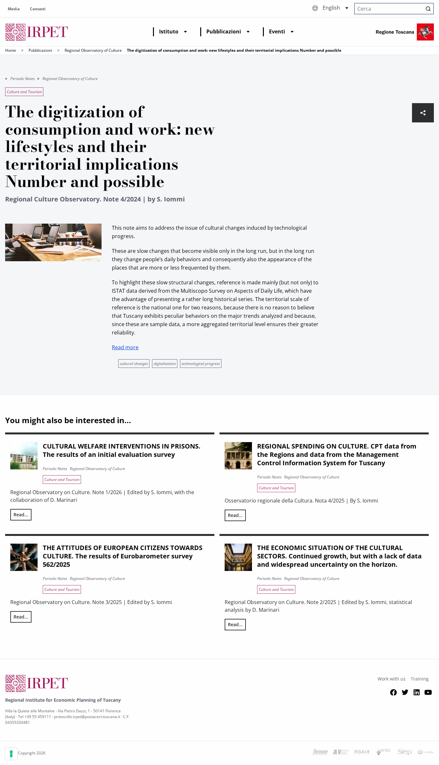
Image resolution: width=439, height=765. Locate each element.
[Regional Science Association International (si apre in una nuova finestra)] (362, 753)
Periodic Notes (22, 78)
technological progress (201, 363)
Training (420, 679)
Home (10, 50)
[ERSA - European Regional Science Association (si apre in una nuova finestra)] (383, 753)
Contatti (38, 9)
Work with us (392, 679)
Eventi (277, 31)
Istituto (168, 31)
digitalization (165, 363)
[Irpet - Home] (36, 32)
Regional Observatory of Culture (93, 50)
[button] (335, 8)
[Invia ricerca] (428, 9)
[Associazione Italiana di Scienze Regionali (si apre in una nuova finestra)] (426, 753)
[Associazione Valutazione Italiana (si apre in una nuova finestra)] (341, 753)
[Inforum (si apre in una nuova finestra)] (320, 753)
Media (14, 9)
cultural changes (134, 363)
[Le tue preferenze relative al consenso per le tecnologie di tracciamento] (11, 754)
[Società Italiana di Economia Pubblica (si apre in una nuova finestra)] (405, 753)
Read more (125, 347)
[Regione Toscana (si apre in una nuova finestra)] (405, 32)
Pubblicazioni (223, 31)
